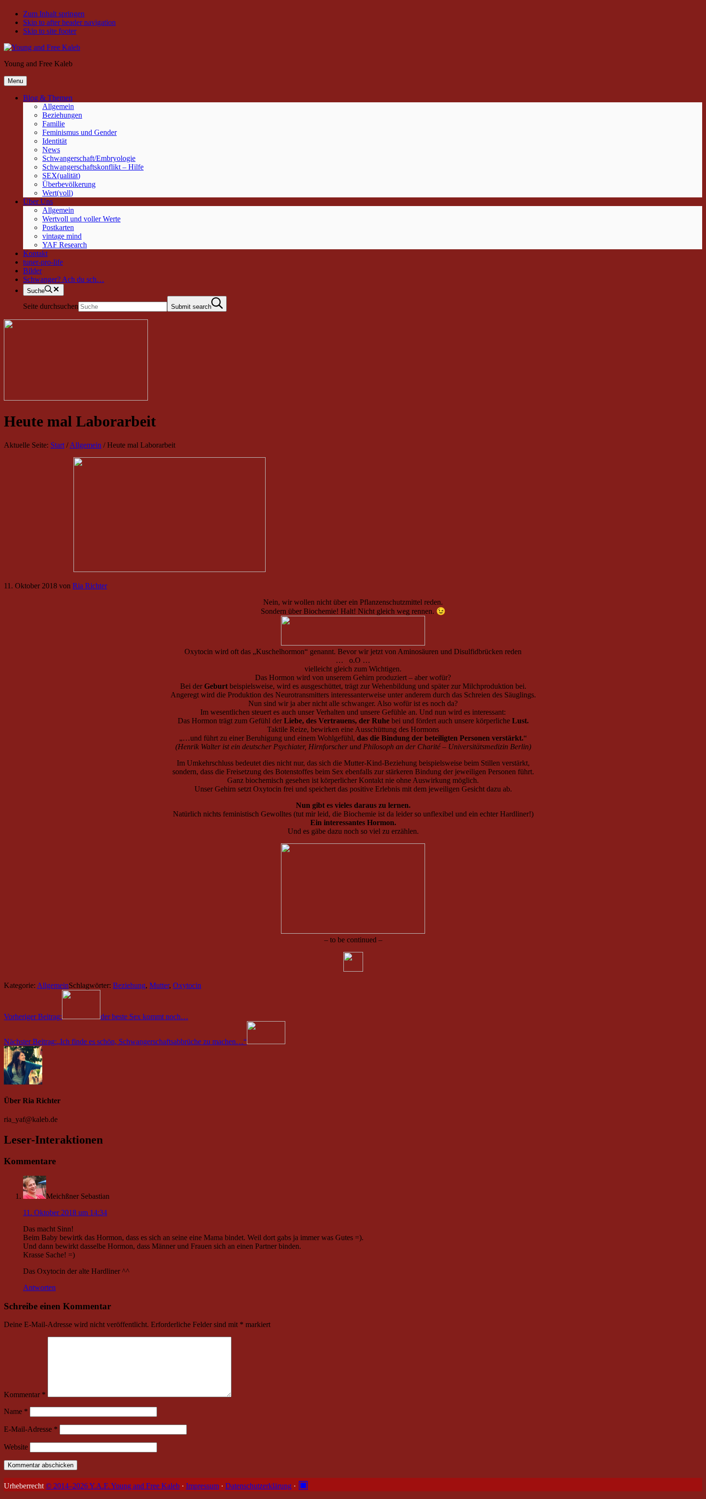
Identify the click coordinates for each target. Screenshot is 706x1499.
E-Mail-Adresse (31, 1429)
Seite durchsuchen (50, 306)
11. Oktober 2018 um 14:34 (65, 1212)
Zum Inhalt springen (54, 14)
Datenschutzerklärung (258, 1486)
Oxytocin (187, 985)
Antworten (39, 1287)
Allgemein (53, 985)
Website (16, 1447)
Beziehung (129, 985)
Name (16, 1411)
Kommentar (25, 1394)
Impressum (202, 1486)
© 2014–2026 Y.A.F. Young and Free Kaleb (113, 1486)
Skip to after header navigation (69, 22)
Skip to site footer (49, 31)
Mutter (159, 985)
